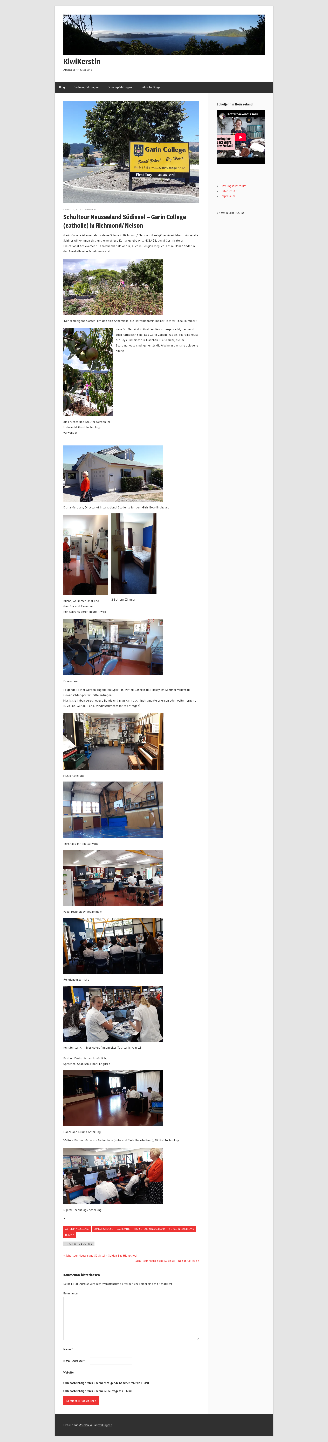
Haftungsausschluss (233, 186)
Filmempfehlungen (119, 87)
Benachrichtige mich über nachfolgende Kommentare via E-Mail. (108, 1383)
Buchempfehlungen (86, 87)
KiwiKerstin (81, 61)
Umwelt (69, 1235)
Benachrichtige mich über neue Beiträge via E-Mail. (99, 1391)
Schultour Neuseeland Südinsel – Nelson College (166, 1260)
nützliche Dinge (150, 87)
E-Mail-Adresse (74, 1361)
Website (68, 1372)
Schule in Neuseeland (181, 1228)
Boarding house (103, 1228)
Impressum (228, 196)
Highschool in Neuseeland (149, 1228)
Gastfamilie (123, 1228)
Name (68, 1349)
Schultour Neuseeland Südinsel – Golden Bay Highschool (101, 1255)
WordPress (85, 1425)
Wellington (105, 1425)
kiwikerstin (90, 209)
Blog (62, 87)
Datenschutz (229, 191)
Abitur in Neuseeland (77, 1228)
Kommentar (70, 1293)
